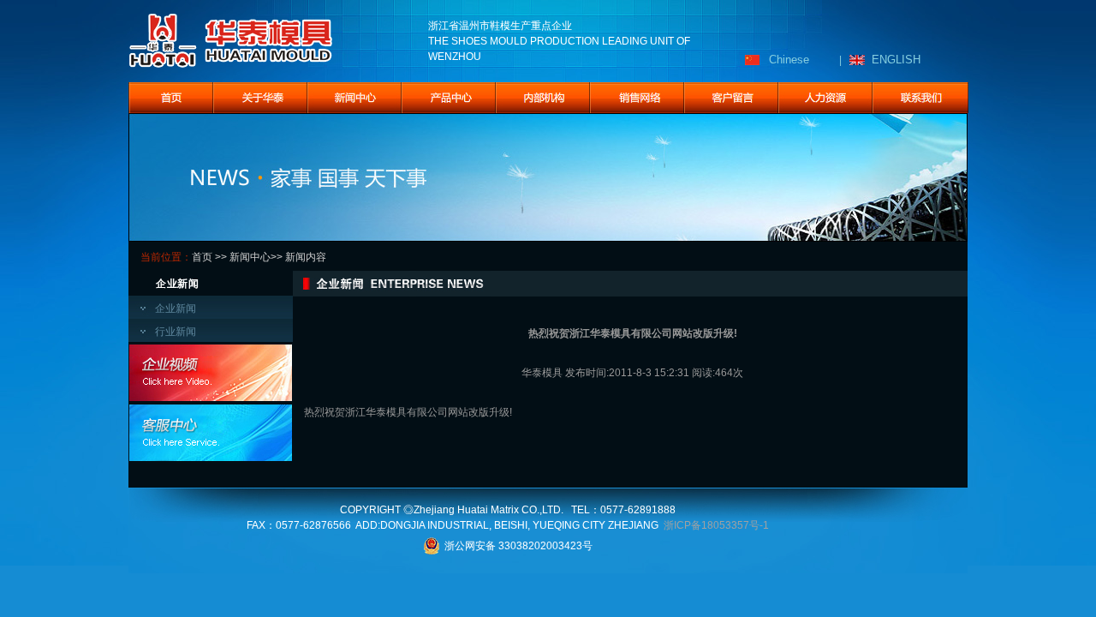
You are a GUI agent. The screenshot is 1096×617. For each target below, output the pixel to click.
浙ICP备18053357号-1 (716, 525)
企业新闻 (175, 308)
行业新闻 (175, 332)
